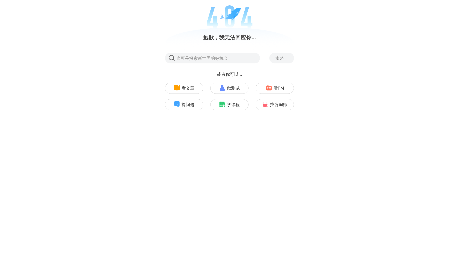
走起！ (281, 58)
